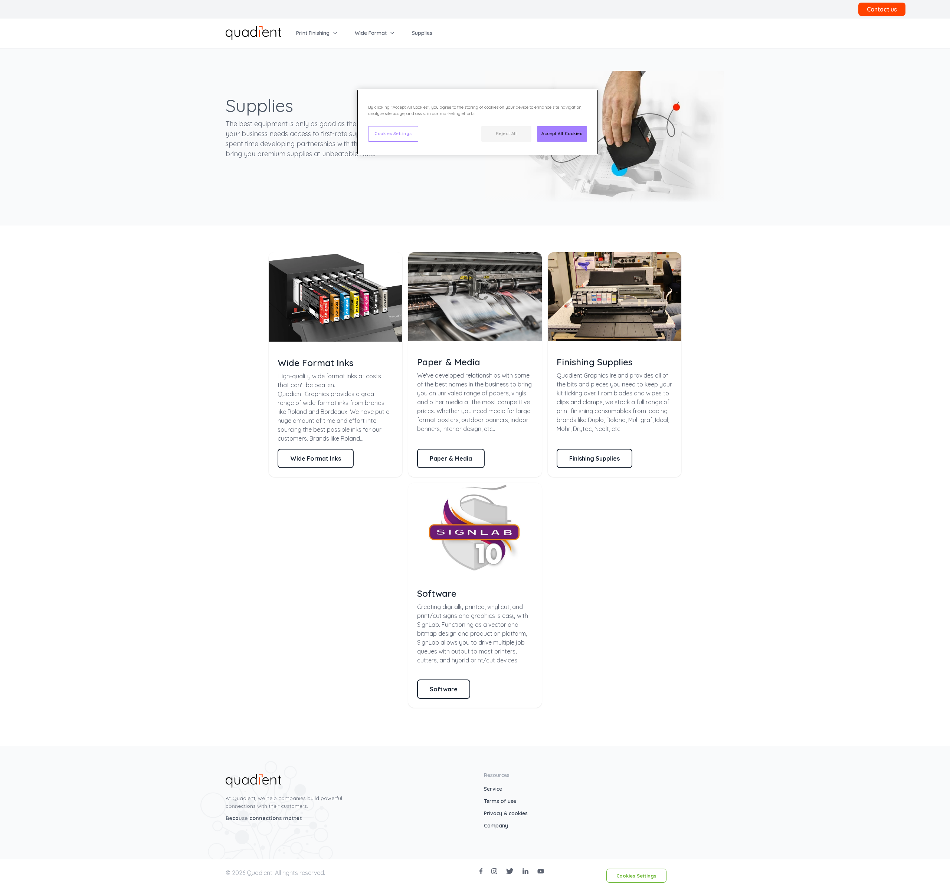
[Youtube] (540, 871)
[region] (477, 122)
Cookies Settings (636, 876)
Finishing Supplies (594, 458)
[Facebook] (481, 871)
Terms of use (500, 801)
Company (496, 825)
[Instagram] (494, 871)
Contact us (882, 9)
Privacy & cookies (506, 813)
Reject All (506, 133)
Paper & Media (451, 458)
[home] (253, 32)
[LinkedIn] (525, 871)
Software (444, 689)
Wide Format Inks (315, 458)
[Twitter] (510, 871)
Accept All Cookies (561, 133)
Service (493, 789)
